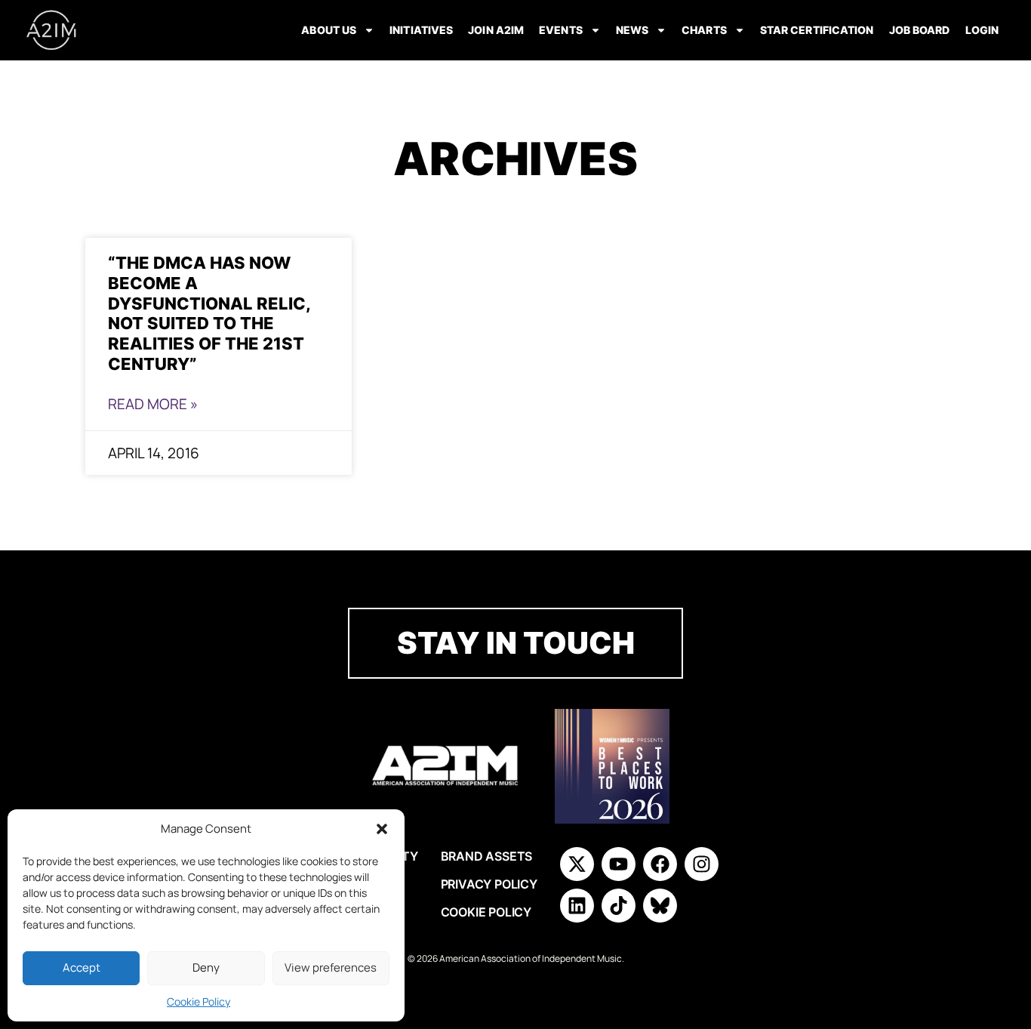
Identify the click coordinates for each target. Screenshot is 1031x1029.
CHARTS (704, 29)
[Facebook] (660, 864)
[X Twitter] (577, 864)
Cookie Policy (198, 1001)
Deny (206, 967)
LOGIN (982, 29)
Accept (81, 967)
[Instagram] (702, 864)
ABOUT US (328, 29)
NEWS (632, 29)
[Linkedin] (577, 906)
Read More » (153, 404)
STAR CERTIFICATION (817, 29)
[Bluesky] (660, 906)
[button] (381, 828)
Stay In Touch (516, 642)
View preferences (331, 967)
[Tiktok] (619, 906)
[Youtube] (619, 864)
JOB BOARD (919, 29)
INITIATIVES (421, 29)
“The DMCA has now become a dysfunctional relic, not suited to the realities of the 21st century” (209, 313)
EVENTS (561, 29)
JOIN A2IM (496, 29)
